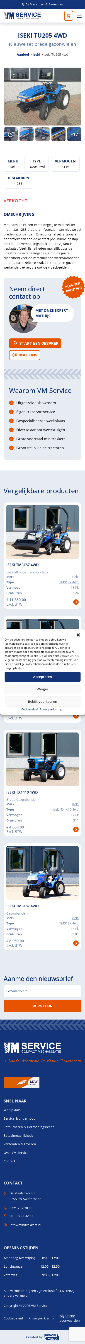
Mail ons (28, 355)
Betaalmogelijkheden (20, 1135)
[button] (78, 635)
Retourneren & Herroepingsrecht (29, 1127)
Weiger (42, 689)
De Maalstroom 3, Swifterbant (44, 4)
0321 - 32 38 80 (21, 1208)
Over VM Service (16, 1152)
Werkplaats (12, 1109)
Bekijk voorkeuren (42, 701)
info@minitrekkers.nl (25, 1225)
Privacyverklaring (51, 709)
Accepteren (42, 676)
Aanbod (23, 54)
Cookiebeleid (29, 709)
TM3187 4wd (69, 582)
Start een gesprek (38, 343)
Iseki (36, 54)
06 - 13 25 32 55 (21, 1216)
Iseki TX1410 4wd (66, 809)
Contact (9, 1161)
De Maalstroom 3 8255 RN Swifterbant (25, 1196)
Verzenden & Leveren (20, 1144)
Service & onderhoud (20, 1118)
